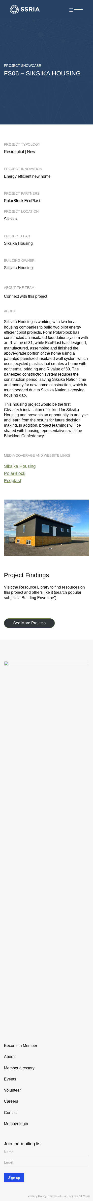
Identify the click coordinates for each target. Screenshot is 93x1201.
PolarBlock (14, 473)
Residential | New (19, 152)
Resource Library (34, 587)
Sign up (14, 1178)
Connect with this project (25, 296)
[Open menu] (75, 9)
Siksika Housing (20, 466)
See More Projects (29, 623)
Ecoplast (12, 480)
